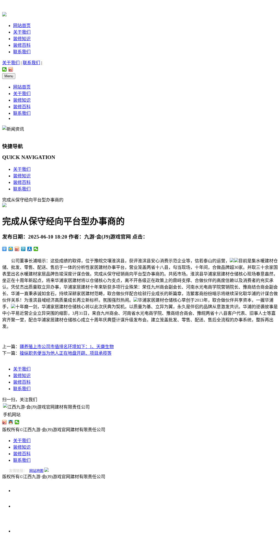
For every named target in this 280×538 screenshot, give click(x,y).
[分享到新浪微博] (10, 69)
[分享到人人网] (29, 249)
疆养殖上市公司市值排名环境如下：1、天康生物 (67, 346)
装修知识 (22, 38)
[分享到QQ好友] (10, 422)
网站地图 (36, 471)
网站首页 (22, 25)
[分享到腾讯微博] (23, 249)
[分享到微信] (4, 69)
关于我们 (22, 32)
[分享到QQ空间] (10, 249)
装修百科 (22, 45)
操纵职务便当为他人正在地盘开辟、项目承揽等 (66, 353)
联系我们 (22, 51)
